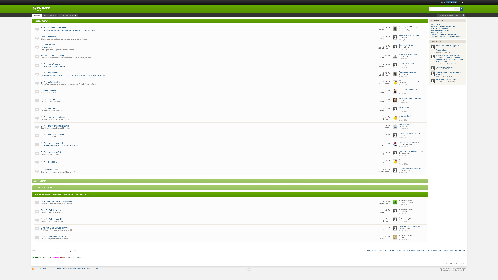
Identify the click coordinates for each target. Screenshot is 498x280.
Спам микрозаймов (406, 45)
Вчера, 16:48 (403, 40)
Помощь (97, 268)
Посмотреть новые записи (449, 15)
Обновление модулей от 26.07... (410, 227)
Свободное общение (50, 45)
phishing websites (405, 116)
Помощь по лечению (52, 30)
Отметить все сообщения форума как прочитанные (73, 268)
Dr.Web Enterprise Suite (51, 82)
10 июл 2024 (403, 129)
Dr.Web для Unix (48, 108)
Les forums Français (43, 188)
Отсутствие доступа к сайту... (409, 89)
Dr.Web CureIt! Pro (49, 162)
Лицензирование (405, 125)
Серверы (62, 66)
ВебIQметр (48, 47)
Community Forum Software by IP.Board (453, 268)
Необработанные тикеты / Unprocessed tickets (78, 30)
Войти (443, 2)
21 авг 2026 (403, 67)
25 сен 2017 (403, 120)
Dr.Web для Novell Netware (53, 117)
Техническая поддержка (440, 28)
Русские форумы (42, 21)
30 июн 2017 (403, 146)
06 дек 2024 (403, 94)
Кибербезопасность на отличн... (411, 169)
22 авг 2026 (403, 49)
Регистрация (451, 2)
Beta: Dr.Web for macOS (51, 219)
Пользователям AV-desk (440, 30)
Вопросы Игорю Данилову (52, 55)
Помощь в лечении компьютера (443, 26)
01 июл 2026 (403, 164)
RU (462, 2)
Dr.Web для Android (49, 73)
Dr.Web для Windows (50, 64)
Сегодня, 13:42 (404, 31)
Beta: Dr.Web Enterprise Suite (53, 237)
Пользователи (50, 15)
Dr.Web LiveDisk (48, 99)
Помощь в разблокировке (96, 75)
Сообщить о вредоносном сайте (443, 34)
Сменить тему (41, 268)
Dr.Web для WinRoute (52, 145)
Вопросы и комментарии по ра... (411, 160)
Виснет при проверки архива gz (410, 98)
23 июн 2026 (403, 58)
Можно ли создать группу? (408, 54)
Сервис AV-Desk (48, 91)
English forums (40, 181)
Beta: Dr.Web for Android (51, 210)
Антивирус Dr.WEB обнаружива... (411, 27)
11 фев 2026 (403, 102)
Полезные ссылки (67, 15)
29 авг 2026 (403, 76)
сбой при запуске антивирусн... (410, 142)
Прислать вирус (437, 32)
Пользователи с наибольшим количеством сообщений (445, 250)
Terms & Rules (450, 264)
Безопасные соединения (408, 63)
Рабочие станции (50, 66)
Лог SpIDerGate (404, 107)
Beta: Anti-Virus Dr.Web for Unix (54, 228)
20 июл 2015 (403, 137)
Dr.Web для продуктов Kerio (53, 143)
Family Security (63, 75)
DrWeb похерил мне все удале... (410, 81)
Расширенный (465, 9)
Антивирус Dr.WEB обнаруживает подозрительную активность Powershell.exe (448, 48)
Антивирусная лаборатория (53, 28)
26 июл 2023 (403, 231)
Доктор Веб (435, 24)
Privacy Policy (460, 264)
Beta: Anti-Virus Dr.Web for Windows (56, 201)
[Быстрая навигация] (463, 15)
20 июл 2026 (403, 111)
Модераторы (372, 250)
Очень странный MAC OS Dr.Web (411, 151)
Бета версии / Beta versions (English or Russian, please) (60, 194)
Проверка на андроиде (407, 72)
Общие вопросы (48, 37)
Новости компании (49, 170)
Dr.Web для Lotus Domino (52, 135)
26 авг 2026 (403, 85)
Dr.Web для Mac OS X (51, 152)
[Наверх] (249, 269)
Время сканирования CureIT (409, 36)
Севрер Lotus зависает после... (410, 133)
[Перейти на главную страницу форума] (41, 9)
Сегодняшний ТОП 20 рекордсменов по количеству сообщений (401, 250)
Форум (37, 15)
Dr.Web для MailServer (70, 145)
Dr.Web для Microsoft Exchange (55, 126)
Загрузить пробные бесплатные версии (446, 36)
